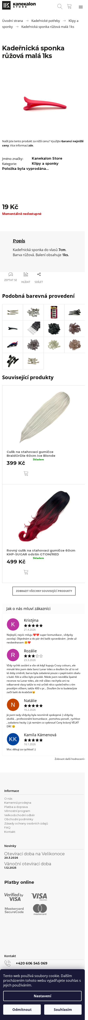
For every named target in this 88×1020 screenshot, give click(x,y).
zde (30, 145)
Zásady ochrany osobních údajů (26, 823)
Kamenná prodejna (17, 802)
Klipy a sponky (45, 164)
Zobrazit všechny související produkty (44, 591)
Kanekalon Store (47, 158)
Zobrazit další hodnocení (69, 759)
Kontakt (9, 831)
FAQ (7, 827)
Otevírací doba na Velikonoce (34, 853)
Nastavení (42, 996)
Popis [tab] (19, 240)
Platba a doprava (16, 807)
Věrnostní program (17, 811)
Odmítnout (22, 1009)
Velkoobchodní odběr (19, 815)
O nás (8, 798)
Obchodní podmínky (18, 819)
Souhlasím (63, 1009)
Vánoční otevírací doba (27, 863)
